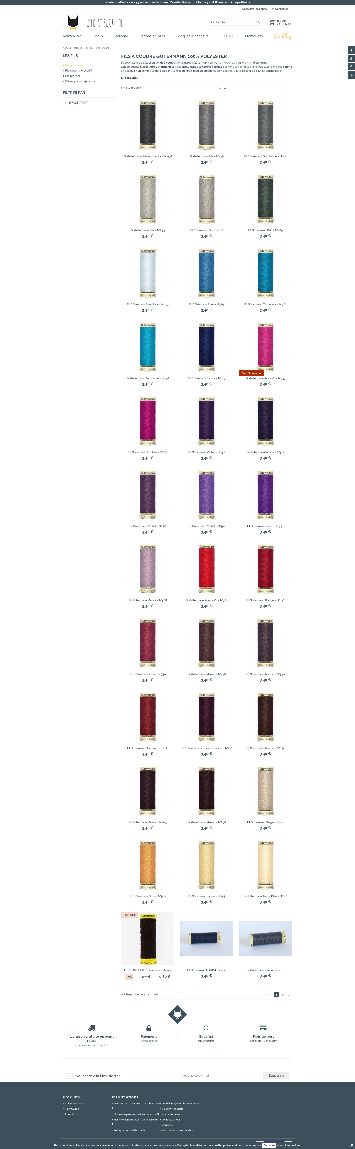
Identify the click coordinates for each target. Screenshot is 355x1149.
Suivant (289, 995)
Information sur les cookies (177, 1130)
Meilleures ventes (75, 1103)
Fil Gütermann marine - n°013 (206, 378)
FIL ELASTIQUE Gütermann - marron (148, 970)
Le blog (283, 36)
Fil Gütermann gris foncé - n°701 (265, 156)
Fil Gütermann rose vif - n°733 (265, 378)
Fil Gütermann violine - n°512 (265, 452)
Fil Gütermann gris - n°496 (207, 156)
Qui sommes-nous (172, 1108)
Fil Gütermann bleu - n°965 (206, 304)
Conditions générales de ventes (180, 1103)
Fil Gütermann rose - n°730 (148, 674)
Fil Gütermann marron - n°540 (265, 674)
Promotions (254, 36)
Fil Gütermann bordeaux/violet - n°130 (206, 748)
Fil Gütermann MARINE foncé (206, 970)
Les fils (70, 56)
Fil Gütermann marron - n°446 (206, 674)
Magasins (167, 1125)
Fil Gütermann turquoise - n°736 (147, 378)
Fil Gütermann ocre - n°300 (148, 896)
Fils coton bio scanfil (78, 70)
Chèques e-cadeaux (192, 36)
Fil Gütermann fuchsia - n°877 (147, 452)
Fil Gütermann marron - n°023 (148, 822)
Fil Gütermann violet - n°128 (147, 526)
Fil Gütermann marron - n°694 (265, 748)
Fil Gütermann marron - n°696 (206, 822)
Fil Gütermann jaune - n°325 (206, 896)
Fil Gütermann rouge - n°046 (265, 600)
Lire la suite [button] (129, 77)
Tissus (98, 36)
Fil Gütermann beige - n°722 (265, 822)
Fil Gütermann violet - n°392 (265, 526)
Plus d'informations (288, 1145)
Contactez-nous (171, 1119)
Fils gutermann (74, 65)
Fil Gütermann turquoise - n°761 (265, 304)
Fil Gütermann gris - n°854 (148, 230)
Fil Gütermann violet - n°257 (206, 452)
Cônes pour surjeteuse (80, 81)
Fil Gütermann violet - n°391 (206, 526)
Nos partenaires (171, 1114)
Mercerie (121, 36)
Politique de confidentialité (130, 1130)
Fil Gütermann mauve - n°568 (148, 600)
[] (258, 22)
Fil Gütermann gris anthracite (265, 970)
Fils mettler (72, 76)
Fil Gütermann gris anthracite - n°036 (148, 156)
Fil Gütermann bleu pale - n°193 (148, 304)
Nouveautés (72, 36)
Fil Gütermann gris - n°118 (207, 230)
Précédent (269, 995)
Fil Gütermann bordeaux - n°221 (148, 748)
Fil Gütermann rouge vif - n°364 (207, 600)
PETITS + (226, 36)
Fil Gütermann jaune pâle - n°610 (265, 896)
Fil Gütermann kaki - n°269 (265, 230)
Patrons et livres (152, 36)
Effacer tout (76, 102)
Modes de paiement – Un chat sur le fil (136, 1114)
